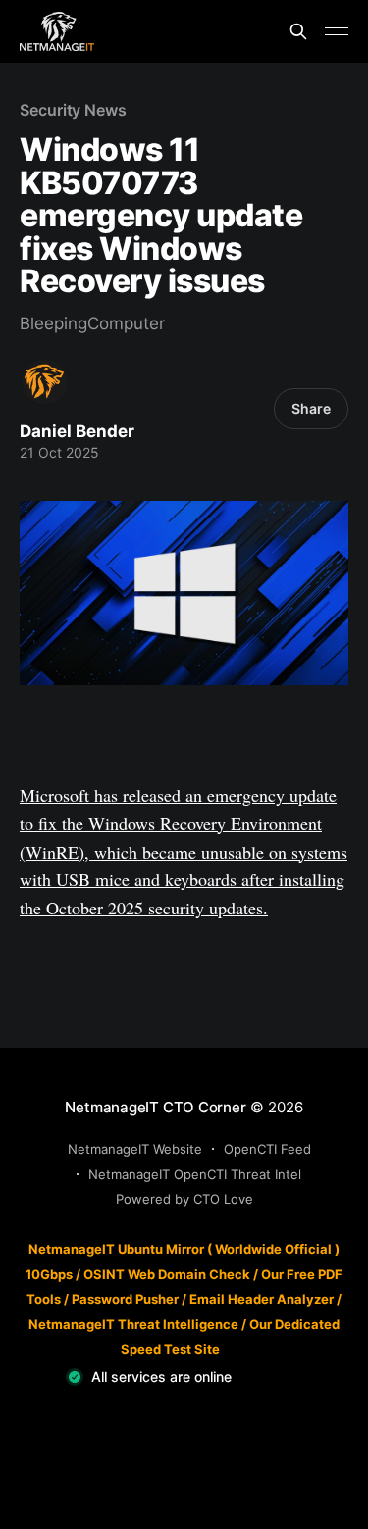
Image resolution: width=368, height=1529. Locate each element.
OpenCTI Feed (267, 1149)
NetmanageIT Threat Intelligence (133, 1324)
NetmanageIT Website (135, 1149)
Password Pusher (125, 1299)
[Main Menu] (336, 31)
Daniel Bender (77, 431)
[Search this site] (298, 31)
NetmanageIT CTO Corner (155, 1107)
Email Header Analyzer (261, 1299)
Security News (73, 110)
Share (311, 408)
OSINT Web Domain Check (166, 1274)
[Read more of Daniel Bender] (45, 382)
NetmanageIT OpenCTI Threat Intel (194, 1174)
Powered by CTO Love (184, 1199)
